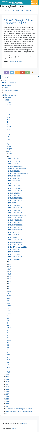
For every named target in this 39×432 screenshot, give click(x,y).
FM (8, 294)
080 (9, 291)
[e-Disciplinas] (14, 2)
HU (8, 316)
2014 (7, 401)
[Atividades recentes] (22, 72)
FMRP (9, 296)
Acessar (34, 3)
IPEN (8, 355)
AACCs (10, 154)
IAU (8, 321)
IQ (8, 357)
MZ (8, 370)
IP (7, 352)
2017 (7, 394)
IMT (8, 347)
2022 (14, 11)
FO (8, 301)
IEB (8, 330)
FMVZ (9, 298)
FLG (9, 281)
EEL (8, 112)
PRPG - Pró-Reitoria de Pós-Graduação (18, 411)
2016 (7, 397)
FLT (9, 269)
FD (8, 137)
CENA (9, 102)
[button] (29, 2)
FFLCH (18, 11)
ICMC (9, 328)
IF (7, 335)
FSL (9, 264)
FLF (9, 279)
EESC (8, 122)
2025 (7, 377)
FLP (9, 272)
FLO (9, 274)
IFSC (8, 338)
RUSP (9, 372)
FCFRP (9, 134)
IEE (8, 333)
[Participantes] (17, 72)
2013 (7, 404)
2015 (7, 399)
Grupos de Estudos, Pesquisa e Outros (18, 409)
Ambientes (8, 11)
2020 (7, 387)
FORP (9, 306)
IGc (8, 343)
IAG (8, 318)
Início (3, 11)
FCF (8, 132)
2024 (7, 379)
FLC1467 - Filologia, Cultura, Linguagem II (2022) (19, 22)
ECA (8, 107)
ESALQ (9, 127)
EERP (8, 120)
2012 (7, 406)
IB (7, 323)
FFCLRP (9, 149)
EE (8, 110)
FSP (8, 308)
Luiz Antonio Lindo (16, 61)
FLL (9, 286)
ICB (8, 325)
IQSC (8, 360)
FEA (8, 144)
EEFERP (9, 117)
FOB (8, 303)
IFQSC (9, 340)
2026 (7, 374)
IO (8, 350)
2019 (7, 389)
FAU (8, 129)
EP (8, 124)
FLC (23, 11)
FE (7, 142)
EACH (9, 105)
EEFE (8, 115)
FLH (9, 276)
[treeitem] (19, 247)
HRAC (9, 313)
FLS (9, 284)
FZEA (8, 311)
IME (8, 345)
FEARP (9, 147)
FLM (9, 262)
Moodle (14, 429)
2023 (7, 382)
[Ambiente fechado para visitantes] (32, 72)
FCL (9, 289)
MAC (8, 365)
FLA (9, 267)
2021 (7, 384)
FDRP (9, 139)
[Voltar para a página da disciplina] (6, 72)
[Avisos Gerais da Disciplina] (12, 72)
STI (6, 414)
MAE (8, 367)
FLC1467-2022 (29, 11)
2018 (7, 392)
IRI (8, 362)
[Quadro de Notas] (27, 72)
